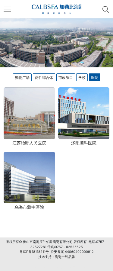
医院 (94, 77)
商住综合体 (44, 77)
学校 (82, 77)
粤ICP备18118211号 (34, 252)
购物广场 (22, 77)
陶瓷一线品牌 (65, 257)
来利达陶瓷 (63, 267)
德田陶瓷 (48, 267)
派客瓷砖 (33, 267)
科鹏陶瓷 (79, 267)
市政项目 (65, 77)
